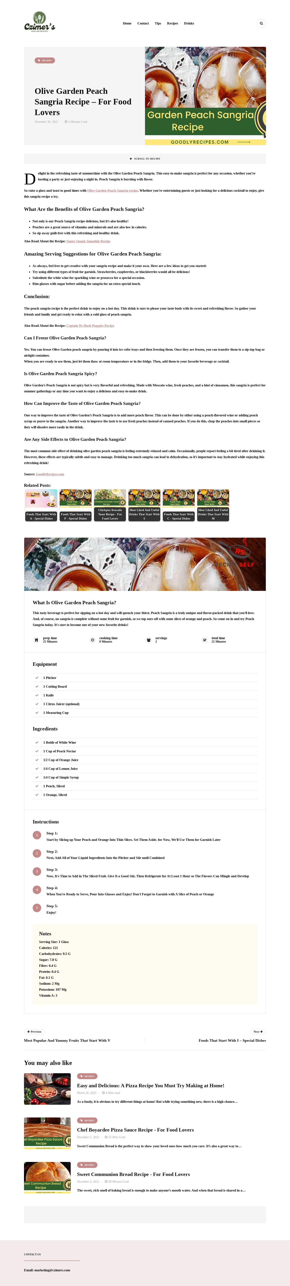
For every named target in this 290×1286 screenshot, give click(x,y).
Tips (158, 23)
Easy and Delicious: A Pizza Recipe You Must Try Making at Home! (150, 1085)
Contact (143, 23)
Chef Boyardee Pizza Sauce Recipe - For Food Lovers (135, 1130)
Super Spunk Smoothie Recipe (88, 241)
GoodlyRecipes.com (50, 474)
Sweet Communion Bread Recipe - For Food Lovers (133, 1174)
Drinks (189, 23)
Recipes (172, 23)
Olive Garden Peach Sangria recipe (112, 190)
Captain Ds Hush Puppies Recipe (90, 325)
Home (127, 23)
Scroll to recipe (147, 158)
